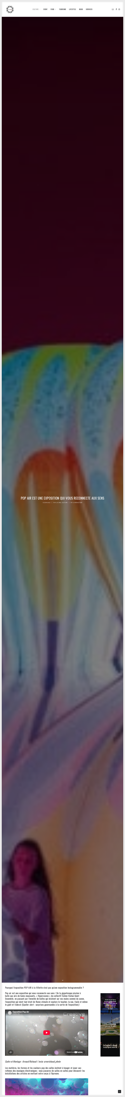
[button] (113, 9)
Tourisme (62, 9)
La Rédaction (77, 502)
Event (45, 9)
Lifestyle (72, 9)
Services (89, 9)
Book (81, 9)
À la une (58, 502)
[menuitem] (36, 9)
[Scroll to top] (119, 1091)
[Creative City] (10, 9)
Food (52, 9)
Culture (36, 9)
